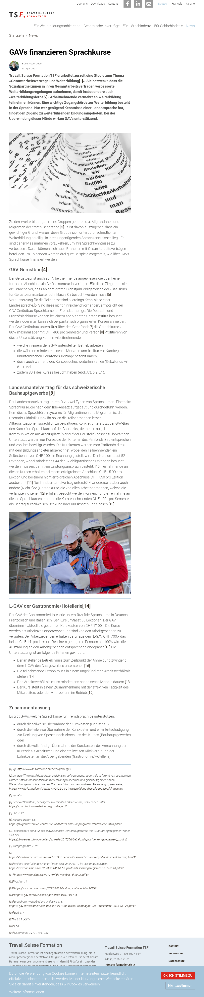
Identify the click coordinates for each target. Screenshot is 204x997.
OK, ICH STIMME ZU (177, 975)
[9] (10, 853)
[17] (31, 676)
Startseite (16, 35)
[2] (45, 97)
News (33, 35)
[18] (127, 682)
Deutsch (163, 3)
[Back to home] (31, 15)
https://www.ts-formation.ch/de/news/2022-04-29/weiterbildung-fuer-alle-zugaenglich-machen (66, 788)
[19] (90, 692)
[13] (111, 504)
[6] (35, 305)
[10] (97, 466)
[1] (81, 81)
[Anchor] (6, 52)
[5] (109, 294)
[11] (30, 482)
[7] (91, 327)
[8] (102, 332)
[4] (44, 269)
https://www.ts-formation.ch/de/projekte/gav (44, 769)
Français (177, 3)
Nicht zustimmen (180, 985)
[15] (107, 647)
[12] (42, 493)
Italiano (190, 3)
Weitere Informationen (26, 992)
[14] (11, 895)
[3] (62, 227)
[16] (87, 666)
